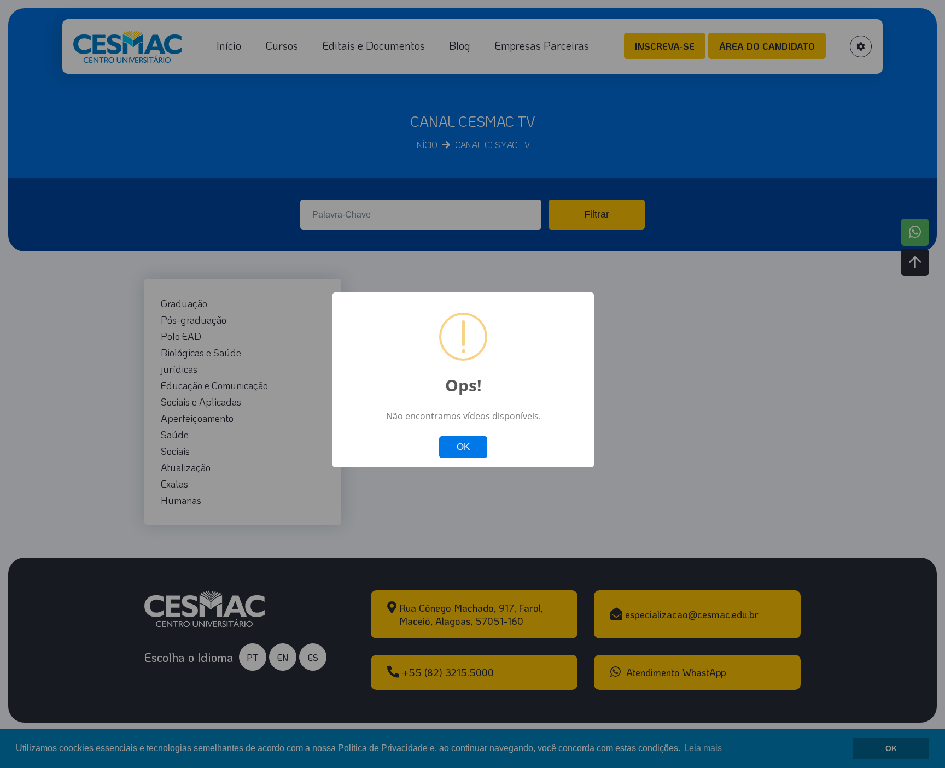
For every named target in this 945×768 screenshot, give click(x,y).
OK (463, 447)
